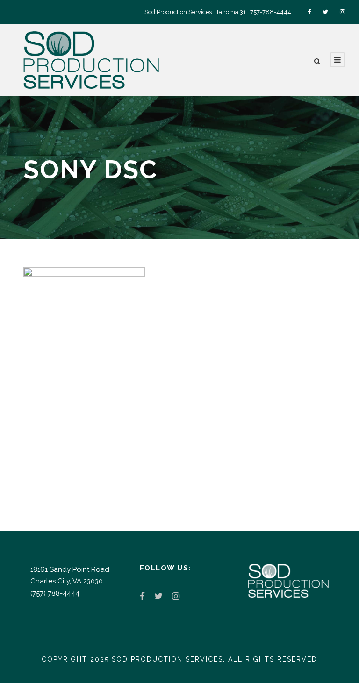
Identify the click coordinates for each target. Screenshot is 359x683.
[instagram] (342, 11)
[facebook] (309, 11)
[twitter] (325, 11)
